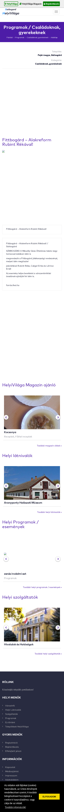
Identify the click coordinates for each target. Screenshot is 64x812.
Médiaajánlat (12, 771)
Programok (19, 37)
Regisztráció (11, 742)
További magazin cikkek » (49, 445)
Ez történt (10, 722)
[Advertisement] (32, 104)
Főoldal (10, 37)
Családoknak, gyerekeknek (37, 37)
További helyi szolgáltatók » (48, 653)
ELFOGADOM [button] (49, 796)
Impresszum (11, 775)
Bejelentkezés (52, 4)
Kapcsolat (10, 767)
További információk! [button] (15, 807)
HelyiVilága (11, 4)
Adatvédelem (11, 779)
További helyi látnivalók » (49, 512)
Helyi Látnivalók (13, 709)
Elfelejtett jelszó (13, 751)
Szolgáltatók (11, 714)
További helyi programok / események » (42, 587)
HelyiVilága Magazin (32, 4)
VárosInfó (10, 705)
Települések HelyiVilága (17, 726)
